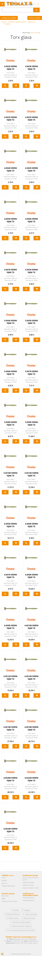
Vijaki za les (31, 22)
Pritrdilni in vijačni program (17, 22)
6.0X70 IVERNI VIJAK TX (10, 576)
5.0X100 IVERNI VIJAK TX (10, 474)
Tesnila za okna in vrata (9, 901)
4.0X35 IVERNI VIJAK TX (31, 118)
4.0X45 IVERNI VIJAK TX (31, 169)
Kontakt (4, 880)
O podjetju (26, 910)
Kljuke (4, 899)
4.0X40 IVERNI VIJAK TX (10, 169)
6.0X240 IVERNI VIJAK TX (10, 830)
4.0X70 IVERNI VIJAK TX (10, 271)
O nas (3, 878)
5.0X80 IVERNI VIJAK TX (10, 423)
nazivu (37, 33)
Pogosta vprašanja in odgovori (22, 926)
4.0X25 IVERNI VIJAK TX (10, 118)
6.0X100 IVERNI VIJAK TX (31, 626)
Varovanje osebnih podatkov (22, 922)
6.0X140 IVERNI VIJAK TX (31, 677)
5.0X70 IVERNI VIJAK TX (31, 372)
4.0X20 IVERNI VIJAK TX (10, 67)
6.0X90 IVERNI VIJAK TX (10, 626)
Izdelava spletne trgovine (18, 954)
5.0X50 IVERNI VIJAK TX (31, 322)
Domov (4, 22)
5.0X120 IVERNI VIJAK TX (31, 474)
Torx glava (7, 24)
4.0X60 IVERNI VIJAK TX (31, 220)
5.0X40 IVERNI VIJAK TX (10, 322)
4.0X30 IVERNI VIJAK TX (31, 67)
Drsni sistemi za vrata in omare (30, 879)
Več (5, 85)
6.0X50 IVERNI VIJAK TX (10, 525)
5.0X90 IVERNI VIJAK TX (31, 423)
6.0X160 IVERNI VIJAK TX (10, 728)
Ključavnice (5, 896)
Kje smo (4, 883)
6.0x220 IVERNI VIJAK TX (31, 779)
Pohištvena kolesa (28, 898)
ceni (31, 33)
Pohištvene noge (28, 885)
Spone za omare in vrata (31, 888)
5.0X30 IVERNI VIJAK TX (31, 271)
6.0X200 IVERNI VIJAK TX (10, 779)
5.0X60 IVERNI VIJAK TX (10, 372)
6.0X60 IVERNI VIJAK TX (31, 525)
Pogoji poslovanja (29, 918)
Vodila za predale (28, 882)
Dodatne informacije (8, 886)
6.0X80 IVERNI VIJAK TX (31, 576)
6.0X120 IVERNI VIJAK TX (10, 677)
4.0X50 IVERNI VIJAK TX (10, 220)
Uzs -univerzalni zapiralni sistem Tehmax (22, 930)
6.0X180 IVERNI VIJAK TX (31, 728)
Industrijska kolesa (29, 900)
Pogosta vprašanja (31, 914)
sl (34, 4)
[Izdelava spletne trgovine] (28, 954)
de (38, 4)
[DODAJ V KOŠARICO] (15, 85)
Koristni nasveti (14, 918)
